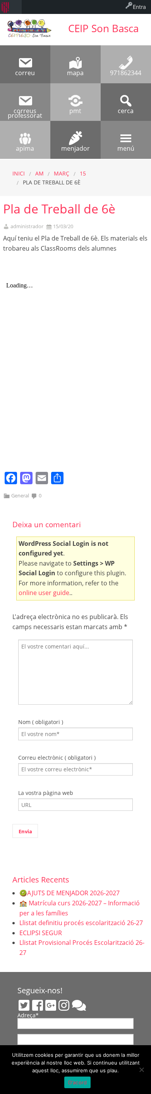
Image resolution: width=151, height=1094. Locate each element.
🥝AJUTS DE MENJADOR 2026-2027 (69, 893)
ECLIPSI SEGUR (40, 933)
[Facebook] (37, 1005)
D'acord (77, 1082)
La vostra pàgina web (45, 792)
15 (83, 173)
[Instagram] (63, 1005)
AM (39, 173)
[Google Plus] (50, 1005)
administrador (26, 226)
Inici (18, 173)
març (61, 173)
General (20, 495)
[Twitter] (24, 1005)
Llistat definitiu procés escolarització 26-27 (81, 923)
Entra (139, 6)
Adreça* (28, 1016)
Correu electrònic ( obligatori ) (57, 757)
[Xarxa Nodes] (79, 1005)
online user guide (44, 592)
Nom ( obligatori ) (40, 722)
